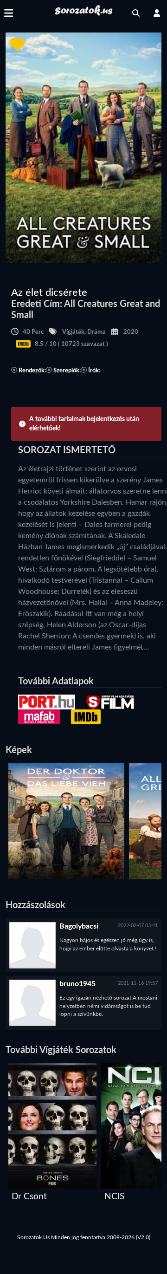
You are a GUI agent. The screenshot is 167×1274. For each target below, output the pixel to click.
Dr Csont (29, 1196)
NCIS (114, 1196)
